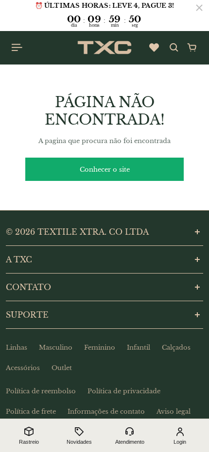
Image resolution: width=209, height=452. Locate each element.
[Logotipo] (104, 47)
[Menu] (17, 47)
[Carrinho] (192, 47)
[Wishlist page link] (154, 47)
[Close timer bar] (199, 8)
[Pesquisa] (174, 47)
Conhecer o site (105, 169)
